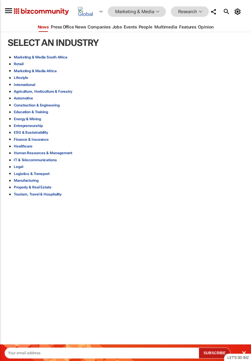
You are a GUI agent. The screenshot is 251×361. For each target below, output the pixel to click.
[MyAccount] (238, 11)
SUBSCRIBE (215, 353)
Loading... (11, 286)
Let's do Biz (238, 357)
